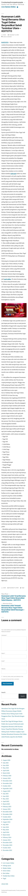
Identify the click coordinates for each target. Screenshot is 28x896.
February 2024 (7, 837)
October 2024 (7, 817)
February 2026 (7, 776)
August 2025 (6, 791)
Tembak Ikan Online (9, 876)
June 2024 (6, 827)
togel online (7, 279)
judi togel (13, 173)
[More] (17, 7)
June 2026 (6, 765)
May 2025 (6, 799)
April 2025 (6, 801)
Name (3, 653)
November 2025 (7, 783)
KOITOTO (4, 42)
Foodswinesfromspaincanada (12, 2)
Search (3, 692)
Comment (4, 635)
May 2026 (6, 768)
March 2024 (6, 835)
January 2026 (7, 778)
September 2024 (7, 819)
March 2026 (6, 773)
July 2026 (5, 763)
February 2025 (7, 806)
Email (3, 661)
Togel (23, 587)
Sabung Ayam (7, 865)
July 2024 (5, 824)
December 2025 (7, 781)
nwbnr (4, 34)
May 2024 (6, 830)
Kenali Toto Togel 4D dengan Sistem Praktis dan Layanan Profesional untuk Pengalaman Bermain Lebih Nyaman (12, 723)
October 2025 (7, 786)
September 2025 (7, 788)
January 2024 (7, 840)
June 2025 (6, 796)
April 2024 (6, 832)
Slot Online (6, 873)
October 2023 (7, 848)
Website (3, 668)
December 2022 (7, 850)
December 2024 (7, 812)
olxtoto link (4, 884)
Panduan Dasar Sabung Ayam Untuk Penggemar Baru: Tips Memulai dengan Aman (12, 716)
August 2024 (6, 822)
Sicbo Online (6, 871)
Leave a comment (7, 36)
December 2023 (7, 842)
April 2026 (6, 770)
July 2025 (5, 794)
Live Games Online (8, 7)
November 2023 (7, 845)
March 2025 (6, 804)
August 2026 (6, 760)
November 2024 (7, 814)
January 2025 (7, 809)
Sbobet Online (7, 868)
